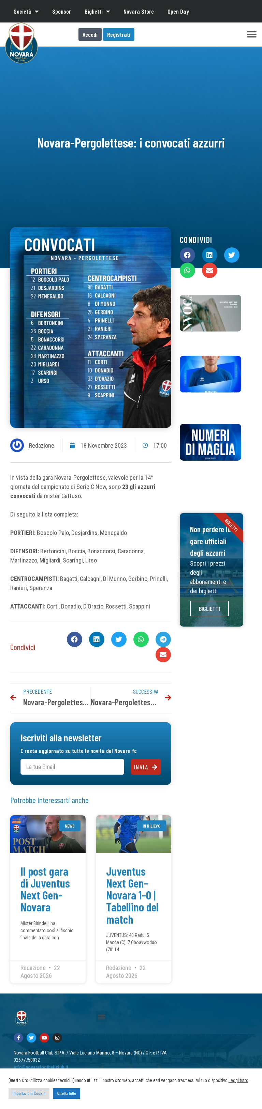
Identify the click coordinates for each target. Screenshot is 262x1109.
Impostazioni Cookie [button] (29, 1093)
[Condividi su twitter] (119, 639)
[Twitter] (31, 1038)
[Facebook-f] (18, 1038)
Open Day (178, 11)
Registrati (118, 34)
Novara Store (138, 11)
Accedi (90, 34)
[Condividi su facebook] (74, 639)
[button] (251, 34)
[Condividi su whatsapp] (141, 639)
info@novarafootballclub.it (41, 1067)
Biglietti (94, 11)
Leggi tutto (238, 1080)
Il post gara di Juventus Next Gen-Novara (45, 889)
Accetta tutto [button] (66, 1093)
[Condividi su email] (163, 654)
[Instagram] (57, 1038)
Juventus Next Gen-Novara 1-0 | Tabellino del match (132, 895)
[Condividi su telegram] (163, 639)
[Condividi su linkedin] (96, 639)
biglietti (209, 608)
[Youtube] (44, 1038)
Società (22, 11)
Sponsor (61, 11)
